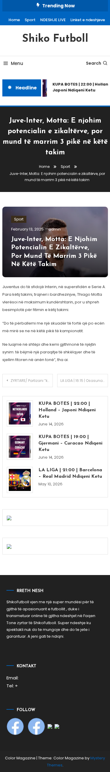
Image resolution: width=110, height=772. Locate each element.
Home (14, 20)
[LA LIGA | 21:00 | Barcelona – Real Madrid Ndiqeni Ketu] (20, 480)
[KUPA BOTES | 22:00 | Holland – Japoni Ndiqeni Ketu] (20, 413)
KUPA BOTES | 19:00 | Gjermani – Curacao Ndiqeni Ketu (70, 443)
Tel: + (12, 686)
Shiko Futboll (55, 39)
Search (93, 63)
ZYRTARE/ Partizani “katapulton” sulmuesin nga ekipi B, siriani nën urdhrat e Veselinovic (32, 380)
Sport (30, 20)
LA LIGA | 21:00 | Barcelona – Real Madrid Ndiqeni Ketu (70, 473)
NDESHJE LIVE (53, 20)
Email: (12, 678)
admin (54, 229)
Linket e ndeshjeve (87, 20)
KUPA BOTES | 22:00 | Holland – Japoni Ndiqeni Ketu (67, 410)
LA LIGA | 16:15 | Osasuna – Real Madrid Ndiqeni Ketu (84, 380)
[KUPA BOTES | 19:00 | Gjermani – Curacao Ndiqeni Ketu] (20, 447)
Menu (17, 63)
